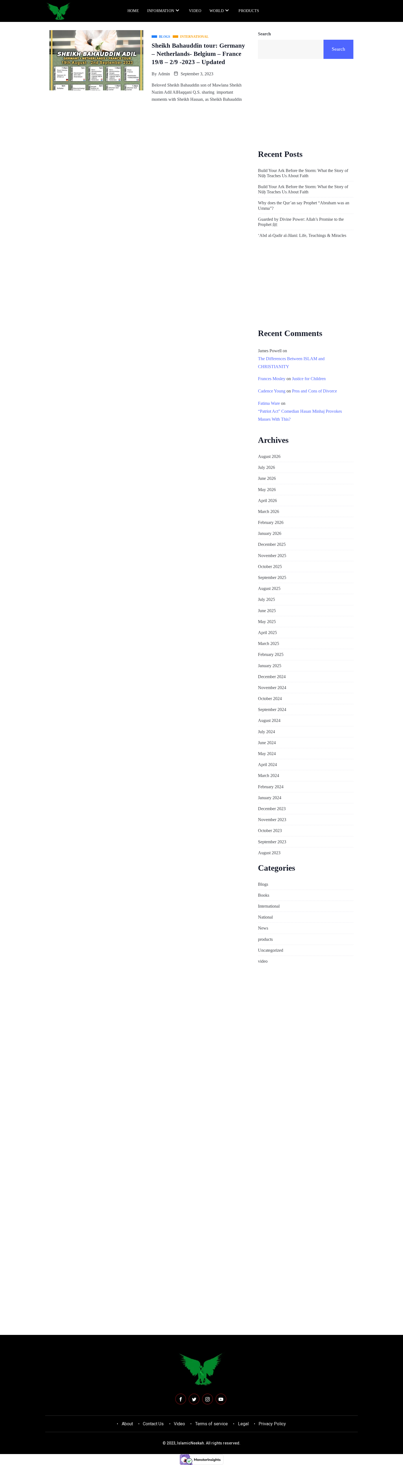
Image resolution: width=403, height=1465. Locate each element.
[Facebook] (180, 1399)
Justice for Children (309, 378)
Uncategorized (270, 950)
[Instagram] (207, 1399)
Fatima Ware (269, 403)
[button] (333, 10)
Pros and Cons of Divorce (314, 391)
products (249, 11)
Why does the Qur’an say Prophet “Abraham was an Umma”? (303, 205)
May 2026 (267, 489)
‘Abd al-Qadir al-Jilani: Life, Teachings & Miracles (302, 235)
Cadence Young (271, 391)
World (216, 11)
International (269, 906)
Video (195, 11)
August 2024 (269, 720)
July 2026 (266, 467)
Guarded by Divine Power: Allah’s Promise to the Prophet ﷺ (301, 222)
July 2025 (266, 599)
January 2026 (269, 533)
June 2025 (267, 610)
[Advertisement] (305, 103)
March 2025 (268, 643)
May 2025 (267, 621)
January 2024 (269, 797)
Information (160, 11)
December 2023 (272, 808)
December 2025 (272, 544)
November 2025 (272, 555)
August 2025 (269, 588)
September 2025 (272, 577)
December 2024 (272, 676)
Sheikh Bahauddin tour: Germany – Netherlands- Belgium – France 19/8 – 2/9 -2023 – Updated (198, 53)
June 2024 (267, 742)
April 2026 (267, 500)
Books (263, 895)
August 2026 (269, 456)
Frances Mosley (271, 378)
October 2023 (270, 830)
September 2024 (272, 709)
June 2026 (267, 478)
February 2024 (270, 786)
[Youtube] (220, 1399)
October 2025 (270, 566)
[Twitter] (194, 1399)
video (263, 961)
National (265, 917)
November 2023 (272, 819)
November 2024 (272, 687)
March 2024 (268, 775)
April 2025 (267, 632)
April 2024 (267, 764)
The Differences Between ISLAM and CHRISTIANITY (291, 362)
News (263, 928)
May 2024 (267, 753)
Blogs (263, 884)
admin (164, 73)
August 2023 (269, 852)
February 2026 (270, 522)
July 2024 (266, 731)
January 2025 (269, 665)
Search (264, 33)
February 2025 (270, 654)
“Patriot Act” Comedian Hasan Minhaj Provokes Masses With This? (300, 415)
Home (133, 11)
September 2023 (272, 841)
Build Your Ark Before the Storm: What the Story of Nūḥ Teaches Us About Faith (303, 173)
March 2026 (268, 511)
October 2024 (270, 698)
